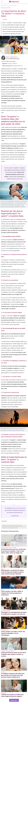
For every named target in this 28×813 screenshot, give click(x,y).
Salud (2, 568)
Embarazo (3, 693)
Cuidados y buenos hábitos (7, 651)
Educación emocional (6, 7)
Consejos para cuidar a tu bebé (8, 547)
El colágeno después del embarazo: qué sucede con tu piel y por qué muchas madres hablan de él (13, 675)
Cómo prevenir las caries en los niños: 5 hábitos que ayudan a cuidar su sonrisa (13, 654)
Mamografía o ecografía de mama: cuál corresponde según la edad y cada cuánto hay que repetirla (12, 572)
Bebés (2, 589)
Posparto (3, 672)
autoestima (6, 297)
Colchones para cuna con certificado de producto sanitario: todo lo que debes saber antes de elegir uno (13, 551)
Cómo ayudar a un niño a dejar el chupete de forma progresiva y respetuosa (12, 593)
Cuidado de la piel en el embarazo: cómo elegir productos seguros (12, 695)
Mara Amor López (15, 58)
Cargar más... (14, 700)
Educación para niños (11, 5)
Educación (3, 5)
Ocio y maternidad (5, 610)
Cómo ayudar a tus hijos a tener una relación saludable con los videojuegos (13, 633)
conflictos (23, 269)
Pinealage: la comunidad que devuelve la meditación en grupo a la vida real (14, 613)
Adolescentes (4, 630)
